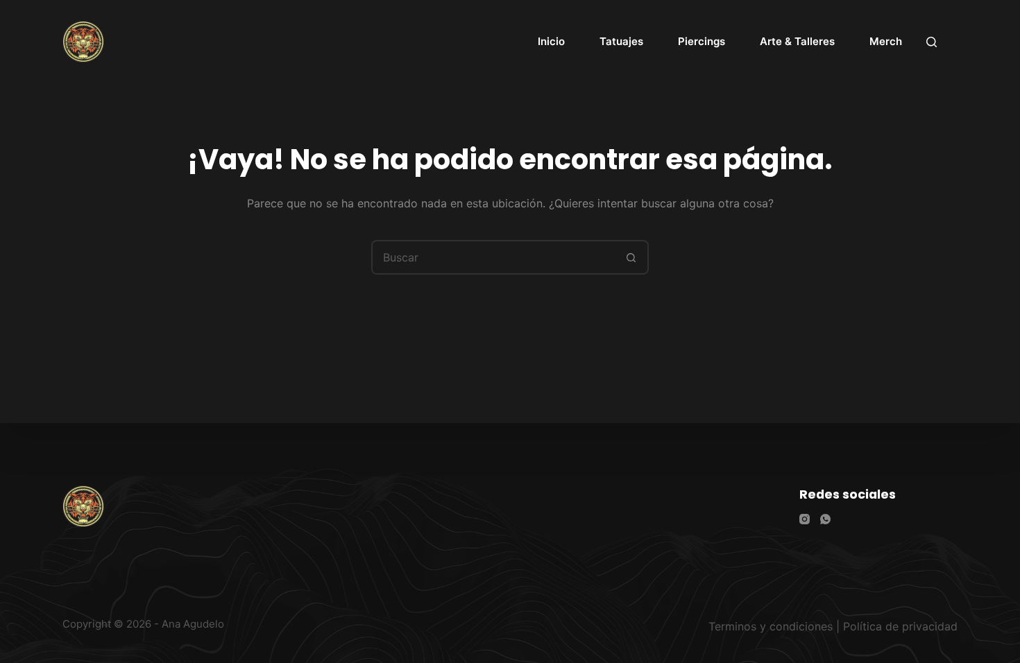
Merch (885, 41)
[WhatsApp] (825, 519)
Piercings (701, 41)
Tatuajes (621, 41)
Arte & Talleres (797, 41)
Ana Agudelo (193, 623)
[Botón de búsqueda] (631, 257)
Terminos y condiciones (770, 626)
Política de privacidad (900, 626)
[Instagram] (804, 519)
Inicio (551, 41)
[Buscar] (931, 42)
